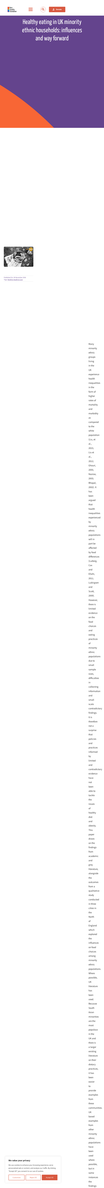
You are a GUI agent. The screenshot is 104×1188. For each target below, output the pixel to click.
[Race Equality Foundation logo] (12, 9)
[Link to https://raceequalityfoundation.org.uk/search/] (43, 9)
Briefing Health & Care (15, 280)
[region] (33, 1169)
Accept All (49, 1177)
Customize (17, 1177)
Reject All (33, 1177)
